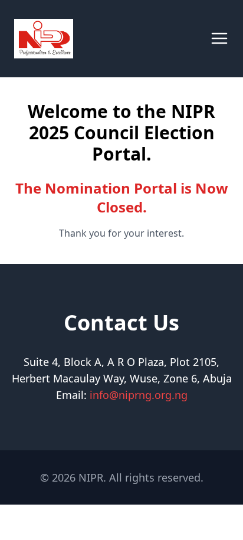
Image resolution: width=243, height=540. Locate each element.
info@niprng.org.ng (139, 395)
